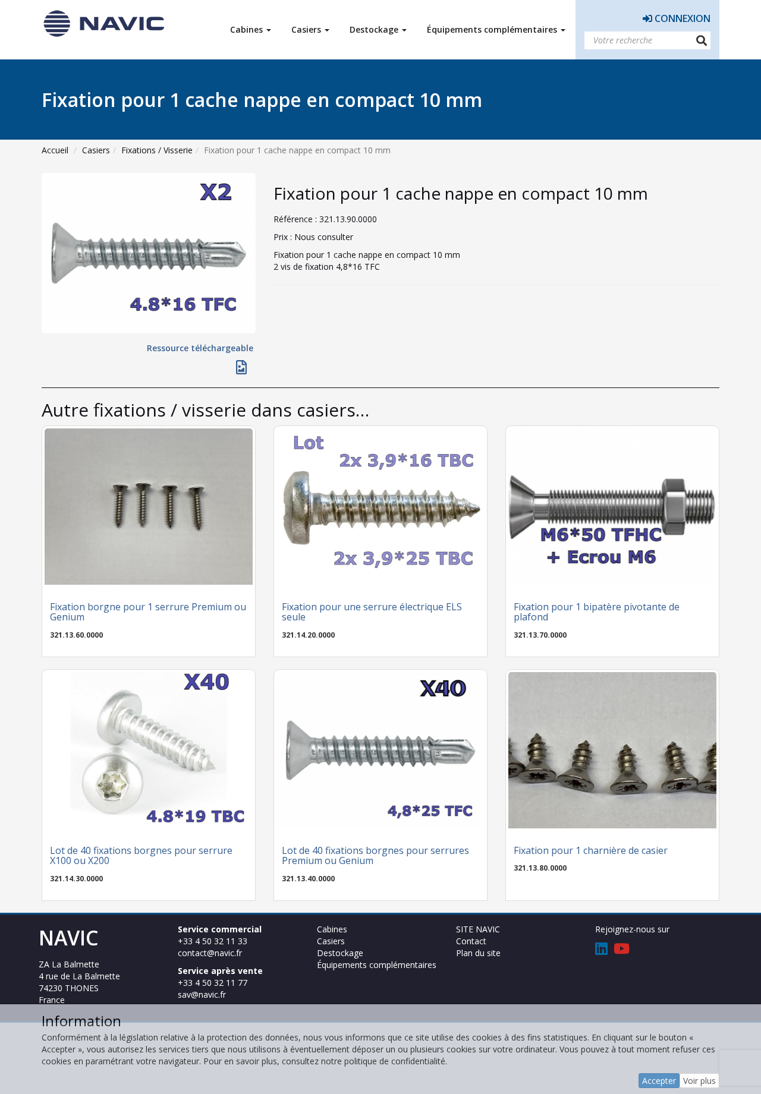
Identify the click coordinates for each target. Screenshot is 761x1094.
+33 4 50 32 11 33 (212, 941)
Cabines (332, 929)
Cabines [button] (247, 29)
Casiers (96, 150)
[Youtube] (622, 950)
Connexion (681, 18)
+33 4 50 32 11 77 (212, 982)
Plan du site (478, 953)
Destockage (340, 953)
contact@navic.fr (210, 953)
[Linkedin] (601, 950)
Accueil (55, 150)
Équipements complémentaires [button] (493, 29)
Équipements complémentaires (376, 964)
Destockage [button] (375, 29)
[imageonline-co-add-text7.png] (241, 369)
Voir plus (699, 1080)
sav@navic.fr (202, 994)
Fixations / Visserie (157, 150)
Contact (471, 941)
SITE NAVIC (478, 929)
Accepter (659, 1080)
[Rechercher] (701, 40)
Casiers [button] (307, 29)
